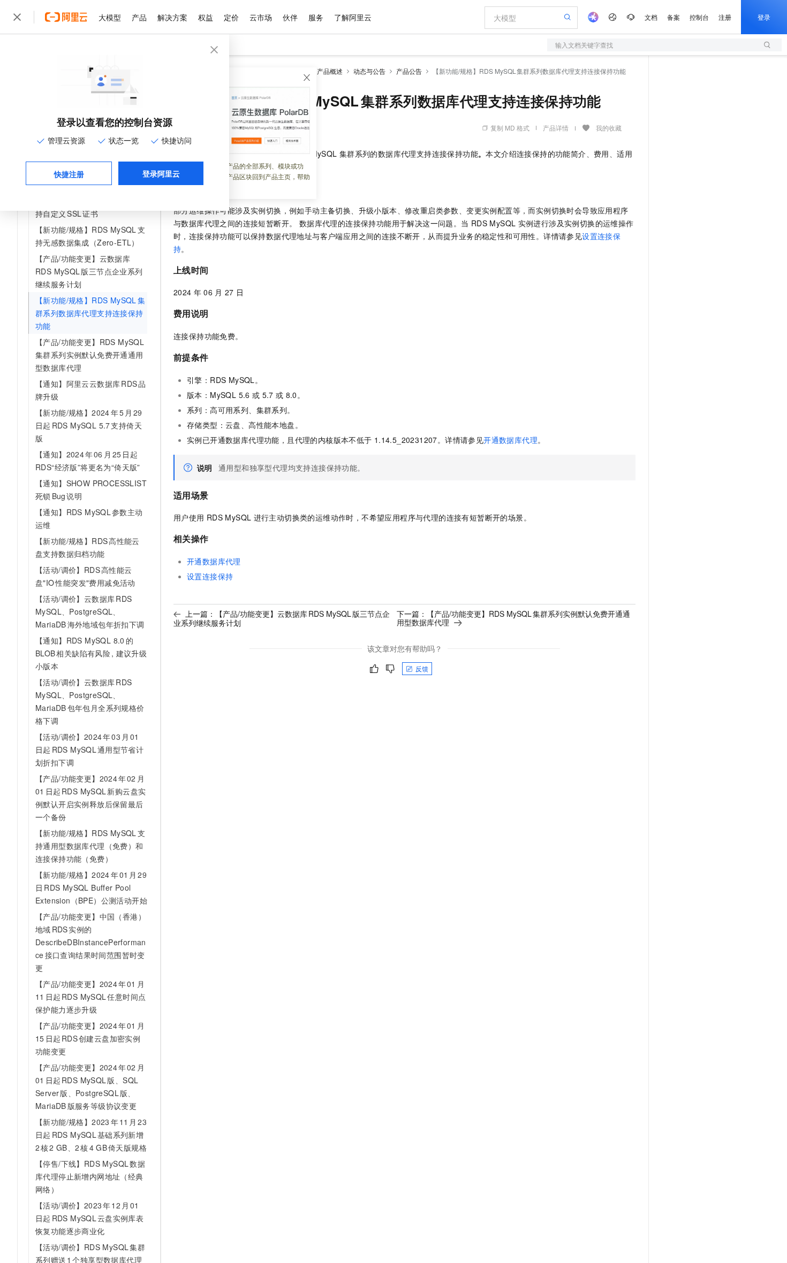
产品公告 (409, 70)
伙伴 (290, 17)
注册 (724, 16)
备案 (673, 16)
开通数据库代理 (510, 439)
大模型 (110, 17)
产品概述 (330, 70)
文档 (651, 16)
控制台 (699, 16)
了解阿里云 (353, 17)
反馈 (421, 668)
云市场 (260, 17)
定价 (231, 17)
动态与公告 (369, 70)
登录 (764, 16)
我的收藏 (609, 127)
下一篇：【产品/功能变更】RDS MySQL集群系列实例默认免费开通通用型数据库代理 (513, 617)
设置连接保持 (210, 576)
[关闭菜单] (17, 17)
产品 (139, 17)
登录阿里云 (161, 173)
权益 (205, 17)
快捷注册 (69, 174)
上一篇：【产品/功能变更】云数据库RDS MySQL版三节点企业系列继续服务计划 (281, 618)
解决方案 (172, 17)
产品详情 (556, 127)
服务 (315, 17)
